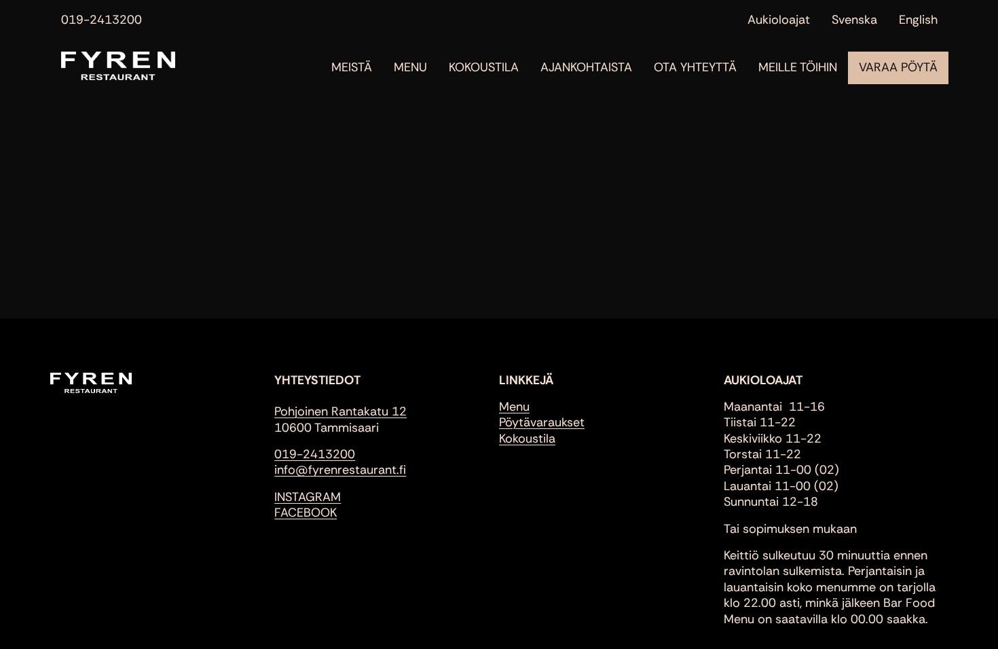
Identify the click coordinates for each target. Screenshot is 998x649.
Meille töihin (797, 67)
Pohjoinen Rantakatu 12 (340, 411)
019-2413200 (101, 20)
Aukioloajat (778, 20)
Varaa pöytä (898, 67)
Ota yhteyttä (695, 67)
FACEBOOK (305, 512)
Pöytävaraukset (542, 422)
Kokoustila (484, 67)
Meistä (351, 67)
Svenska (854, 20)
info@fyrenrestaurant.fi (340, 470)
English (918, 20)
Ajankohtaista (586, 67)
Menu (410, 67)
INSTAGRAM (307, 497)
